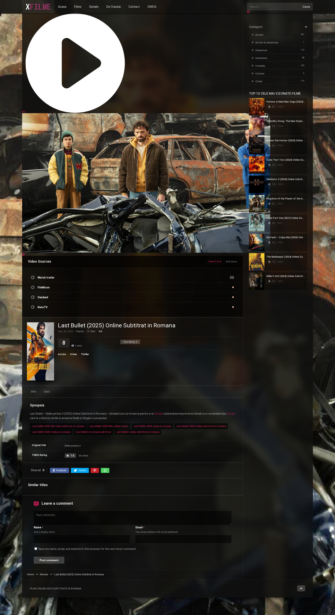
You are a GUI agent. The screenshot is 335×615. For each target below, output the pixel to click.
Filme (77, 7)
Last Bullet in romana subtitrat (93, 431)
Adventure (261, 50)
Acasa (62, 7)
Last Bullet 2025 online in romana (152, 426)
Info (33, 391)
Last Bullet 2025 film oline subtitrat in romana (58, 426)
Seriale (93, 7)
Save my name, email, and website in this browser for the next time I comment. (87, 548)
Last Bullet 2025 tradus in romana (51, 431)
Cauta (306, 6)
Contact (134, 7)
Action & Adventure (266, 42)
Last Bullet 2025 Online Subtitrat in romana (201, 426)
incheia (158, 413)
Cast (47, 391)
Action (62, 354)
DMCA (152, 7)
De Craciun (113, 7)
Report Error (215, 261)
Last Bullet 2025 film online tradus (108, 426)
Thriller (85, 354)
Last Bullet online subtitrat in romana (137, 431)
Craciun (259, 73)
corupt (231, 413)
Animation (261, 58)
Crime (73, 354)
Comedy (260, 65)
